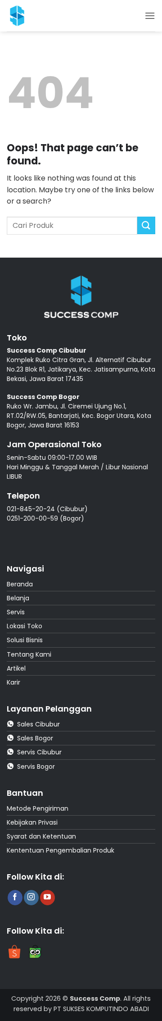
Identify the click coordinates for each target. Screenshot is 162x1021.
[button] (149, 16)
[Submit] (146, 225)
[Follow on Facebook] (15, 897)
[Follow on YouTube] (47, 897)
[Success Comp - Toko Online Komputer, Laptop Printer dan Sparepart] (26, 16)
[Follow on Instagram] (31, 897)
